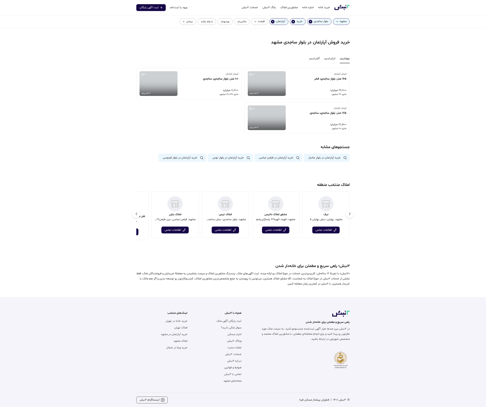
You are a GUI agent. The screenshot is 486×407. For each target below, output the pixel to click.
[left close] (310, 21)
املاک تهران (180, 328)
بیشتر (189, 21)
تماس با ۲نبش (232, 374)
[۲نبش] (342, 9)
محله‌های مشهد (232, 381)
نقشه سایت (234, 348)
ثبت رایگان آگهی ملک (228, 321)
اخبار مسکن (234, 334)
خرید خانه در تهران (176, 321)
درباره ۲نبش (234, 361)
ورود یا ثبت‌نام (178, 7)
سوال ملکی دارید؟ (231, 328)
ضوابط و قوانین (232, 368)
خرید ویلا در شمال (176, 348)
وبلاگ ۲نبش (234, 341)
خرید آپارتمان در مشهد (174, 334)
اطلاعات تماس (324, 230)
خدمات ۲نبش (233, 354)
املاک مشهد (180, 341)
